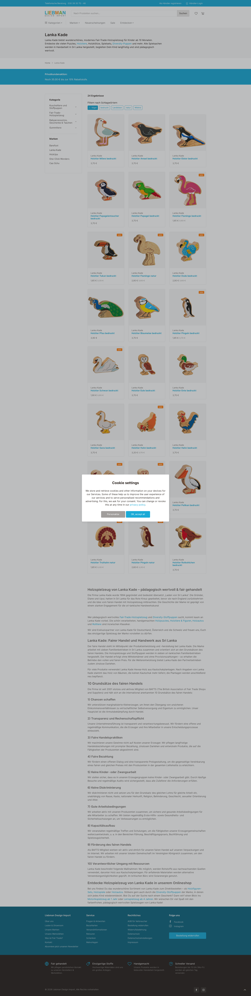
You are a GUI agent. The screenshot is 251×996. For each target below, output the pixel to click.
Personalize (113, 514)
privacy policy (137, 504)
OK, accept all (138, 514)
